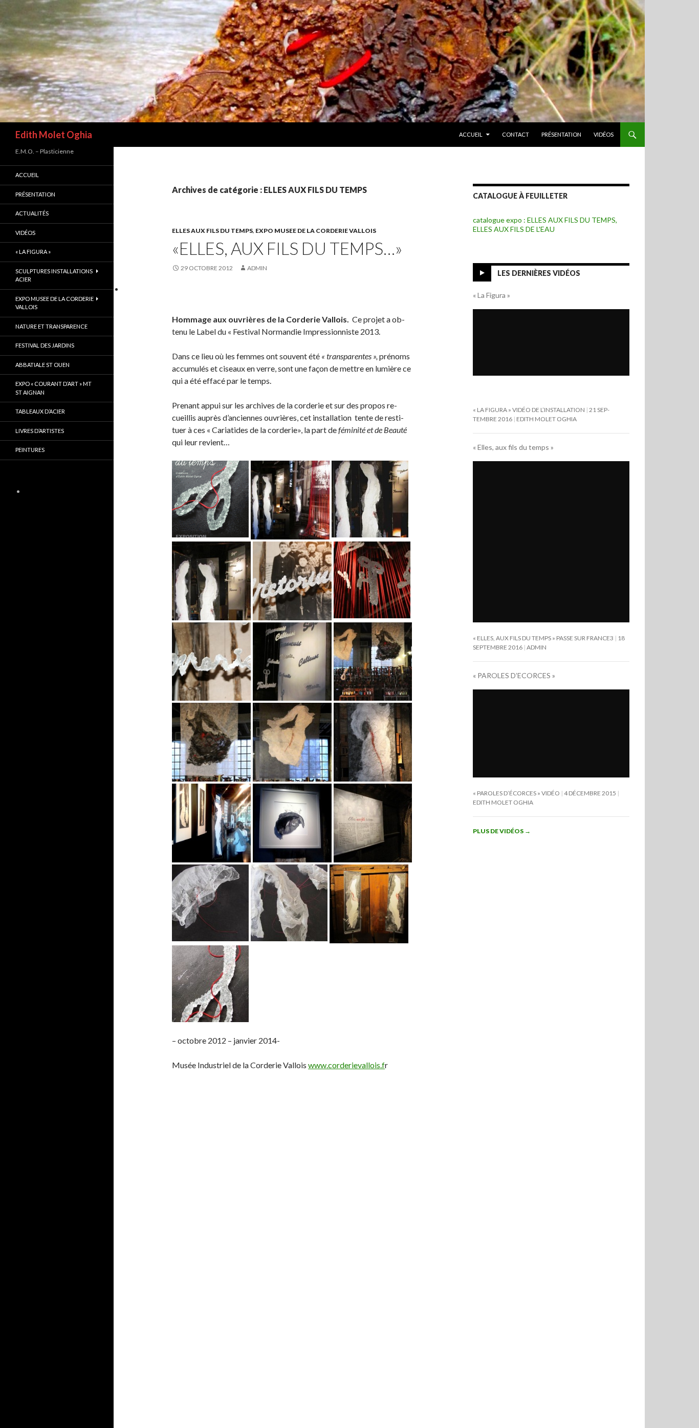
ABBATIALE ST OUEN (42, 364)
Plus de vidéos (502, 831)
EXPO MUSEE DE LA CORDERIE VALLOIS (315, 230)
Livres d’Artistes (39, 430)
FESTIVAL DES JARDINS (44, 345)
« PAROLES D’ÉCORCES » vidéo (516, 793)
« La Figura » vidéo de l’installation (529, 410)
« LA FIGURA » (33, 251)
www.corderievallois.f (346, 1065)
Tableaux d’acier (40, 411)
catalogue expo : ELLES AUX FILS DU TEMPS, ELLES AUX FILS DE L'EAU (545, 224)
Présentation (561, 134)
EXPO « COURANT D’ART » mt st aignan (53, 388)
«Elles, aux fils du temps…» (287, 248)
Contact (515, 134)
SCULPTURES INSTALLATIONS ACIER (54, 275)
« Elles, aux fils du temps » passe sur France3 (543, 638)
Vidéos (604, 134)
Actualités (32, 213)
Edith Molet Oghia (53, 134)
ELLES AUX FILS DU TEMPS (212, 230)
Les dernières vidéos (538, 273)
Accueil (471, 134)
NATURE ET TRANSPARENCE (51, 326)
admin (257, 268)
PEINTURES (30, 449)
